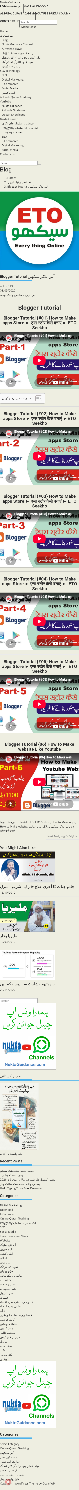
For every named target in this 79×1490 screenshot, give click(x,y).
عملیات (4, 1297)
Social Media (10, 88)
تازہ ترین (30, 295)
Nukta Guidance (10, 2)
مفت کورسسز (8, 1457)
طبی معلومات (8, 1289)
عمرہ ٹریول (7, 1293)
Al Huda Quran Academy (15, 97)
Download (6, 1209)
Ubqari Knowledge (13, 114)
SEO (4, 75)
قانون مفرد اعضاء (10, 1306)
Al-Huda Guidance (13, 110)
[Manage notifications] (8, 1482)
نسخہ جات (6, 1346)
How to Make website (13, 826)
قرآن (3, 1310)
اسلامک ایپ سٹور (10, 1461)
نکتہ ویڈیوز (6, 1354)
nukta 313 (6, 286)
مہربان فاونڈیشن (12, 66)
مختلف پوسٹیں (8, 1324)
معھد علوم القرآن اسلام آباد (17, 62)
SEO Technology (10, 70)
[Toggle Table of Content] (37, 398)
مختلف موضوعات (12, 132)
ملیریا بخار (8, 935)
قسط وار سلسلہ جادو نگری (18, 123)
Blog (5, 40)
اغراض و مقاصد (9, 1470)
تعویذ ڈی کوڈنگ (9, 1267)
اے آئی (3, 1258)
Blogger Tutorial (17, 822)
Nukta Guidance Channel (17, 44)
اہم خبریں (6, 1249)
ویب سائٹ (35, 826)
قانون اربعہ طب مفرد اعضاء (16, 1302)
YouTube (5, 101)
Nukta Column (9, 119)
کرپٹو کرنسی (7, 1319)
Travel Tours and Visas (14, 1236)
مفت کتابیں (6, 1328)
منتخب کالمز (7, 1332)
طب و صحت (7, 1284)
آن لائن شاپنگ (8, 1245)
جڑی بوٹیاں (6, 1271)
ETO (31, 822)
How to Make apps (63, 822)
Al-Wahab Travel (12, 49)
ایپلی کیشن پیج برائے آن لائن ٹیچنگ (21, 57)
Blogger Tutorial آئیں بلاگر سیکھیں (27, 186)
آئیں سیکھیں (7, 1452)
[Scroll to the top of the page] (0, 1488)
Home (4, 31)
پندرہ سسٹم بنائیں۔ (11, 1175)
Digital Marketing (13, 79)
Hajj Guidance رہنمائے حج (17, 53)
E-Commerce (10, 84)
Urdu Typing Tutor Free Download (21, 1188)
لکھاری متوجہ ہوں (12, 1474)
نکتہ (2, 1350)
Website (5, 1240)
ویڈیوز (3, 1359)
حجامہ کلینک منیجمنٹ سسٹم (17, 1170)
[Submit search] (39, 164)
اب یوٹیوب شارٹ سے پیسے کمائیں (28, 984)
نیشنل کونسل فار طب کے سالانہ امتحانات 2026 (27, 1179)
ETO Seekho (42, 822)
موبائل (3, 1341)
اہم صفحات (7, 35)
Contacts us (7, 154)
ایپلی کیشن (8, 92)
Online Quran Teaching (14, 1218)
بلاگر (45, 826)
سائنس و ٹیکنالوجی (11, 295)
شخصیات (5, 1280)
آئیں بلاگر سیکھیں (59, 826)
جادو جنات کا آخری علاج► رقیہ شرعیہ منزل (37, 886)
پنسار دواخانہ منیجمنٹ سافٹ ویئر (20, 1184)
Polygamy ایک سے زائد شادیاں (20, 128)
